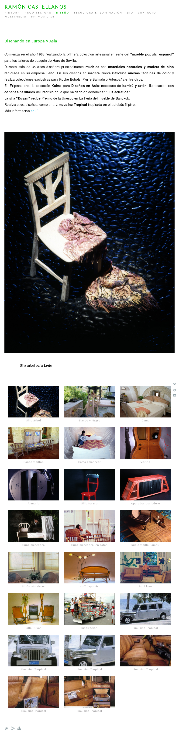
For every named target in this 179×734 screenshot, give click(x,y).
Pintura (12, 12)
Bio (130, 12)
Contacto (147, 12)
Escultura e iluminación (98, 12)
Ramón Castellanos (36, 7)
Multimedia (16, 16)
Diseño (62, 12)
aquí (34, 110)
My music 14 (43, 16)
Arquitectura (38, 12)
